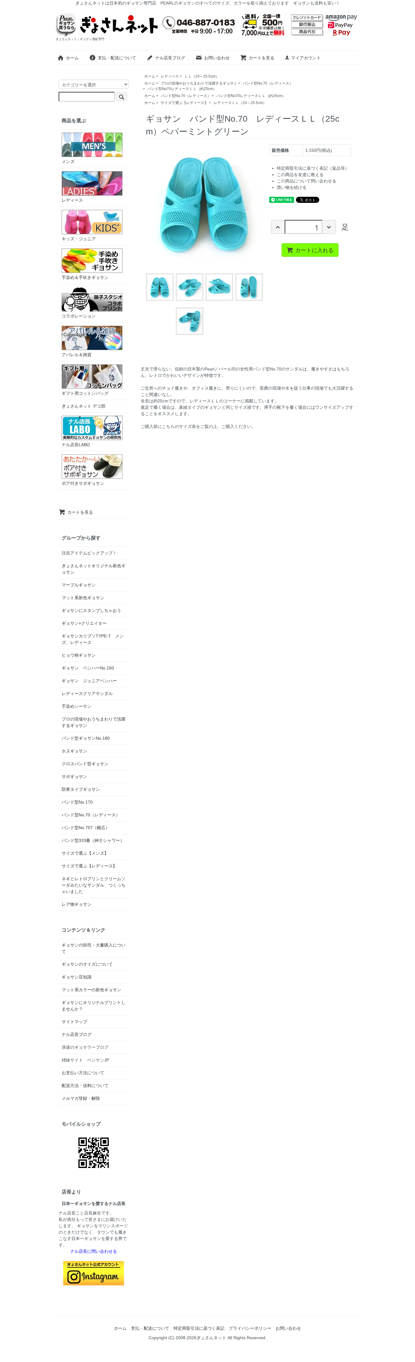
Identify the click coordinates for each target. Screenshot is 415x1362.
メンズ (68, 161)
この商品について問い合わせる (306, 181)
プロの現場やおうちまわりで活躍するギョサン (199, 83)
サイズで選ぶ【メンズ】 (85, 853)
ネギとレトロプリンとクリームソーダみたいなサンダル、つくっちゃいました (93, 885)
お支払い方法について (83, 1072)
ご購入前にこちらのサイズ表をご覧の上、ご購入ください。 (198, 426)
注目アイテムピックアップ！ (89, 553)
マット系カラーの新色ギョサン (91, 989)
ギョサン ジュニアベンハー (89, 680)
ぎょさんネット (211, 1337)
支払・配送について (117, 57)
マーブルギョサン (79, 584)
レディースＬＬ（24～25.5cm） (240, 103)
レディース (170, 76)
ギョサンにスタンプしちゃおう (91, 610)
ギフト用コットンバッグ (85, 393)
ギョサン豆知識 (76, 977)
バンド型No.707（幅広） (86, 827)
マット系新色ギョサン (83, 597)
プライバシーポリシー (250, 1328)
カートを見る (261, 57)
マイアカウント (306, 57)
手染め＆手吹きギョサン (85, 277)
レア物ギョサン (76, 904)
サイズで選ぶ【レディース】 (184, 103)
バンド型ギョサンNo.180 (86, 738)
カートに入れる (314, 250)
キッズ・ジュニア (79, 238)
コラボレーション (79, 316)
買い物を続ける (292, 187)
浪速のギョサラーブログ (85, 1047)
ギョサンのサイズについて (87, 964)
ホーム (72, 57)
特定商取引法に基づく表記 (199, 1328)
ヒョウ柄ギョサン (79, 655)
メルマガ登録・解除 (81, 1098)
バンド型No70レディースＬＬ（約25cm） (182, 89)
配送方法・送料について (85, 1085)
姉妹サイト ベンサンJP (85, 1060)
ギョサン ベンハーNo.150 (88, 667)
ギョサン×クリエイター (84, 623)
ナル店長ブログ (170, 57)
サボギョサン (74, 776)
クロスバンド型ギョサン (85, 763)
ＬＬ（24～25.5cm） (201, 76)
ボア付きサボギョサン (83, 483)
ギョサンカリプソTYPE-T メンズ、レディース (93, 639)
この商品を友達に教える (300, 174)
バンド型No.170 (77, 802)
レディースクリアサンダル (87, 693)
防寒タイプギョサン (81, 789)
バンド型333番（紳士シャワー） (93, 840)
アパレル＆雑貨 (76, 354)
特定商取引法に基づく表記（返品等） (313, 168)
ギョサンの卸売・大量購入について (93, 948)
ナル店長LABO (76, 444)
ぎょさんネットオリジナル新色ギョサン (93, 569)
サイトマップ (74, 1021)
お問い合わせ (217, 57)
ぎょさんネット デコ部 (83, 406)
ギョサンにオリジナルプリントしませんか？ (93, 1005)
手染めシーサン (76, 706)
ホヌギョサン (74, 751)
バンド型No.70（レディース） (268, 83)
